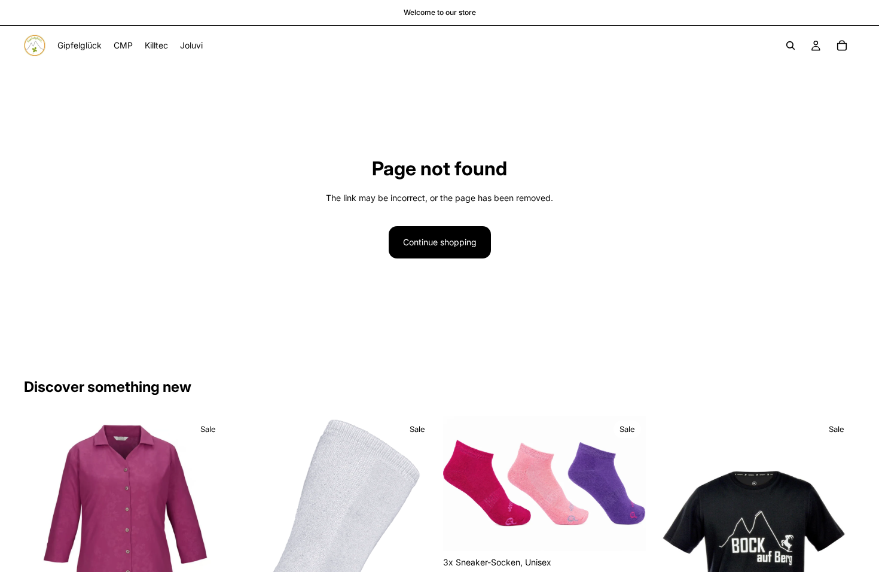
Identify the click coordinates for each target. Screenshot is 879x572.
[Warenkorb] (842, 45)
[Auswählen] (627, 533)
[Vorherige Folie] (42, 517)
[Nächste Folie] (209, 517)
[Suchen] (790, 45)
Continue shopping (440, 242)
